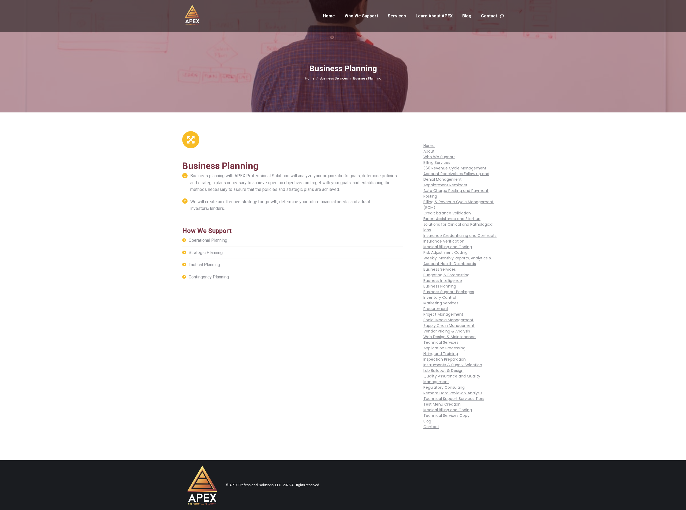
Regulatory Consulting (444, 387)
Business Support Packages (448, 291)
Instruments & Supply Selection (452, 365)
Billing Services (436, 162)
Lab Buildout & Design (443, 370)
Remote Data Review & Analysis (452, 393)
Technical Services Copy (446, 415)
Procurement (435, 308)
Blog (427, 421)
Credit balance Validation (447, 213)
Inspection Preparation (444, 359)
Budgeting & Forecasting (446, 275)
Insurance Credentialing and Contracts (460, 235)
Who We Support (439, 157)
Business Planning (439, 286)
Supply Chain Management (449, 325)
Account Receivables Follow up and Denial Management (456, 176)
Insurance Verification (443, 241)
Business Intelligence (442, 280)
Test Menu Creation (442, 404)
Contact (431, 426)
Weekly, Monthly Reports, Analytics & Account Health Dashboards (457, 260)
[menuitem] (329, 16)
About (429, 151)
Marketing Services (440, 303)
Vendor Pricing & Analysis (446, 331)
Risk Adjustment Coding (445, 252)
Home (429, 145)
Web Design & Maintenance (449, 336)
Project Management (443, 314)
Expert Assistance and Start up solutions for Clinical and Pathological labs (458, 224)
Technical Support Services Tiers (453, 398)
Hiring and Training (440, 353)
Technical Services (440, 342)
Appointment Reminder (445, 185)
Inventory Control (439, 297)
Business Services (439, 269)
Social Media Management (448, 320)
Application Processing (444, 348)
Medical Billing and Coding (447, 247)
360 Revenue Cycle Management (454, 168)
